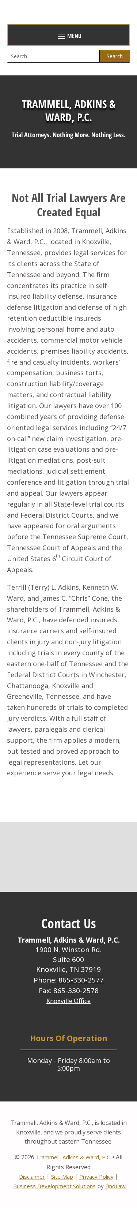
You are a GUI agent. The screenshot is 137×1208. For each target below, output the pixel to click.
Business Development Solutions (54, 1186)
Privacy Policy (96, 1176)
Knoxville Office (68, 1000)
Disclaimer (32, 1176)
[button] (69, 35)
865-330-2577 (81, 980)
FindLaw (115, 1186)
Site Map (62, 1176)
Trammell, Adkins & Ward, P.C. (73, 1157)
